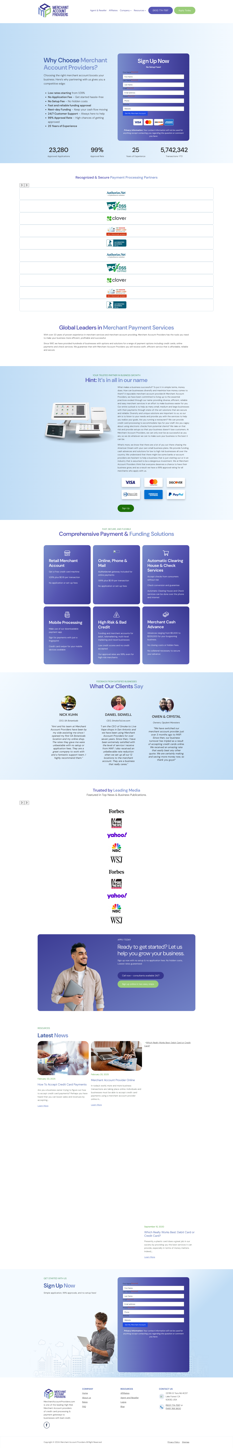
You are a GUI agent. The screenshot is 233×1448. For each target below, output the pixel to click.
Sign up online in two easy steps (138, 984)
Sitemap (185, 1442)
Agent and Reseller (130, 1397)
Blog (123, 1406)
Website (126, 104)
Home (85, 1393)
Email (128, 88)
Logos (123, 1402)
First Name (130, 72)
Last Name (130, 80)
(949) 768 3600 (173, 1408)
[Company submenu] (131, 10)
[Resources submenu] (145, 10)
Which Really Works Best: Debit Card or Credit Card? (169, 1234)
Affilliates (125, 1393)
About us (86, 1397)
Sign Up (126, 508)
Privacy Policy (174, 1442)
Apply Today (185, 10)
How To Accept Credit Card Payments (62, 1084)
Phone (129, 96)
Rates (85, 1402)
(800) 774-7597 (160, 10)
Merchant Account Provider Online (113, 1080)
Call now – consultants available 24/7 (140, 975)
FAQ (84, 1406)
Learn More (43, 1105)
